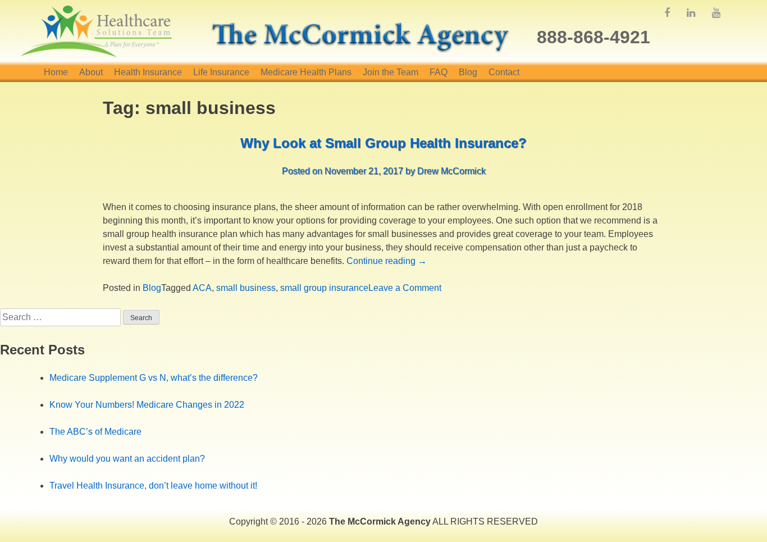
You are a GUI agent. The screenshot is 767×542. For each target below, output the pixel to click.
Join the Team (390, 72)
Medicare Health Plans (306, 72)
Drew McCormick (451, 171)
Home (56, 72)
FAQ (439, 72)
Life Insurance (221, 72)
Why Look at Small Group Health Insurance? (383, 143)
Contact (503, 72)
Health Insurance (148, 72)
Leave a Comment (404, 288)
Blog (468, 72)
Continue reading (386, 261)
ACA (202, 288)
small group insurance (324, 288)
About (91, 72)
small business (246, 288)
